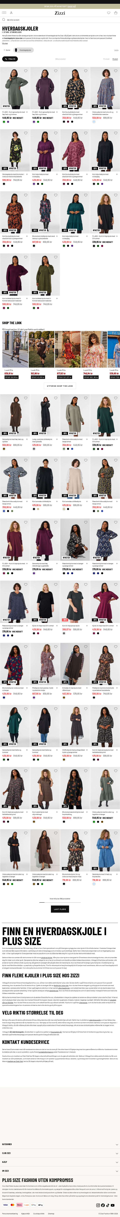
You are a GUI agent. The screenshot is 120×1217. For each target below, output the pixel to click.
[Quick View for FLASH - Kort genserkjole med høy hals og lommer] (27, 112)
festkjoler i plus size (61, 985)
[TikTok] (108, 1205)
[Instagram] (98, 1205)
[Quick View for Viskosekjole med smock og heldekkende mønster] (117, 112)
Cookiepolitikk (38, 1213)
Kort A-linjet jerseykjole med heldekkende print (102, 751)
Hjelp (4, 1162)
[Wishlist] (26, 71)
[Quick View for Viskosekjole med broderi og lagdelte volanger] (117, 812)
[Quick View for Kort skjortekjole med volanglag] (57, 174)
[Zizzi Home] (60, 12)
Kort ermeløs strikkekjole (41, 501)
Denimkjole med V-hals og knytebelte (102, 875)
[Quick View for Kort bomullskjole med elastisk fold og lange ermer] (87, 112)
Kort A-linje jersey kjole (70, 625)
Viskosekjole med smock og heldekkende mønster (102, 113)
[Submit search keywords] (3, 19)
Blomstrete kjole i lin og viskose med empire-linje (71, 875)
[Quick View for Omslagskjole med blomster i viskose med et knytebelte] (27, 174)
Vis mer (5, 43)
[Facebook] (103, 1205)
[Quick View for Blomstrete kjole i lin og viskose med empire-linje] (87, 874)
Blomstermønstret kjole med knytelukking (73, 813)
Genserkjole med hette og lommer (11, 751)
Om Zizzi (5, 1171)
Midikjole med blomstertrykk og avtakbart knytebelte (103, 689)
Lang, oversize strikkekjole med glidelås (42, 440)
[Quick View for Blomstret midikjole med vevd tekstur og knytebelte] (57, 236)
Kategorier (7, 1144)
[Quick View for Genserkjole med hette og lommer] (27, 750)
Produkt (106, 59)
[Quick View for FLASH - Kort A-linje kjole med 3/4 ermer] (117, 236)
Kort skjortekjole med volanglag (40, 175)
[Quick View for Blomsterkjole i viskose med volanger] (27, 688)
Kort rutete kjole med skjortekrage (40, 813)
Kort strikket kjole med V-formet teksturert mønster (11, 299)
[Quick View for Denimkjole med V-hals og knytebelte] (117, 874)
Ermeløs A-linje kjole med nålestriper (71, 689)
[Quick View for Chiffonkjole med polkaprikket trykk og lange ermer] (87, 750)
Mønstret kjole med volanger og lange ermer (72, 564)
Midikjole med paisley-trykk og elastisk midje (42, 689)
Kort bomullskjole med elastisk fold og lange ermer (72, 113)
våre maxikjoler (64, 988)
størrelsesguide (95, 1020)
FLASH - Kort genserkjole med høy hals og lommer (13, 113)
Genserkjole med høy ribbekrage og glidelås (40, 564)
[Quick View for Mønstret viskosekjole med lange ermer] (87, 439)
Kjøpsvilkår (25, 1213)
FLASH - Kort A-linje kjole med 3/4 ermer (103, 237)
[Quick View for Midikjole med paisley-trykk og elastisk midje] (57, 688)
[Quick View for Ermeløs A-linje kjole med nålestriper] (87, 688)
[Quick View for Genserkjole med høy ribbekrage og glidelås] (57, 563)
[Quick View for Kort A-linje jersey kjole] (87, 625)
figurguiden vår (56, 1032)
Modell (115, 59)
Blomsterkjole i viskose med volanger (13, 689)
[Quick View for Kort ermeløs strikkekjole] (57, 501)
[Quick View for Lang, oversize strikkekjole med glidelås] (57, 439)
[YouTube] (112, 1205)
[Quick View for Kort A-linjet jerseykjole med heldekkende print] (117, 750)
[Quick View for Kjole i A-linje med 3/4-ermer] (57, 625)
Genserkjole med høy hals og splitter (12, 440)
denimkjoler (53, 990)
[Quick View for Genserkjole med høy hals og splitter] (27, 439)
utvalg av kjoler (46, 957)
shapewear (83, 1002)
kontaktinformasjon (45, 1052)
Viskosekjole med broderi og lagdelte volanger (103, 813)
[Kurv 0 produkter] (115, 12)
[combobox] (60, 20)
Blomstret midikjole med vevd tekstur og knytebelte (43, 237)
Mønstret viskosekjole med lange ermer (72, 440)
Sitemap (51, 1213)
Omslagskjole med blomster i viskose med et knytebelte (13, 175)
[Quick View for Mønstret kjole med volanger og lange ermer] (87, 563)
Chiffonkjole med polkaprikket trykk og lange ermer (73, 751)
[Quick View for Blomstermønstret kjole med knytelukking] (87, 812)
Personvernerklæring (10, 1213)
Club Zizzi (6, 1153)
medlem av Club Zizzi (15, 1061)
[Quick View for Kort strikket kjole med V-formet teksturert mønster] (27, 298)
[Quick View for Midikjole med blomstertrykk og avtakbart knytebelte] (117, 688)
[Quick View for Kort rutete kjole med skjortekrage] (57, 812)
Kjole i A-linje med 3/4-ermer (43, 625)
